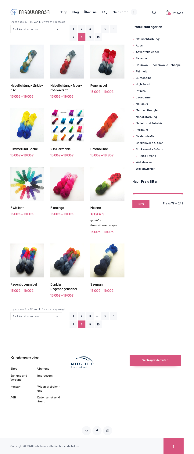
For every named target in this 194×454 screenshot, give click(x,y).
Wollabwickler (145, 168)
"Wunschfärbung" (148, 39)
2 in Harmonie (60, 149)
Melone (95, 207)
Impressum (45, 375)
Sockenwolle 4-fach (149, 143)
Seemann (97, 284)
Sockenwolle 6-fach (149, 149)
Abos (139, 45)
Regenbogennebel (23, 284)
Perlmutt (142, 129)
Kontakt (16, 386)
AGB (13, 397)
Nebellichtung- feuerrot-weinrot (66, 87)
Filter (141, 204)
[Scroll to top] (173, 446)
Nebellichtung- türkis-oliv (26, 87)
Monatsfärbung (146, 117)
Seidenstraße (145, 136)
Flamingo (57, 207)
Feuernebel (98, 85)
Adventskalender (147, 51)
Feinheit (141, 71)
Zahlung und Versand (18, 377)
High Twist (143, 84)
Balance (141, 58)
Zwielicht (17, 207)
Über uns (43, 368)
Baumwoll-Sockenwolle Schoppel (158, 65)
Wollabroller (144, 162)
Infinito (141, 91)
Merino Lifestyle (147, 110)
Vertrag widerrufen (155, 360)
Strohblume (99, 149)
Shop (13, 368)
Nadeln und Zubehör (149, 123)
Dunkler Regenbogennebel (63, 286)
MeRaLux (142, 103)
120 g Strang (147, 155)
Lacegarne (143, 97)
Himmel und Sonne (24, 149)
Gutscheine (144, 77)
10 (98, 37)
